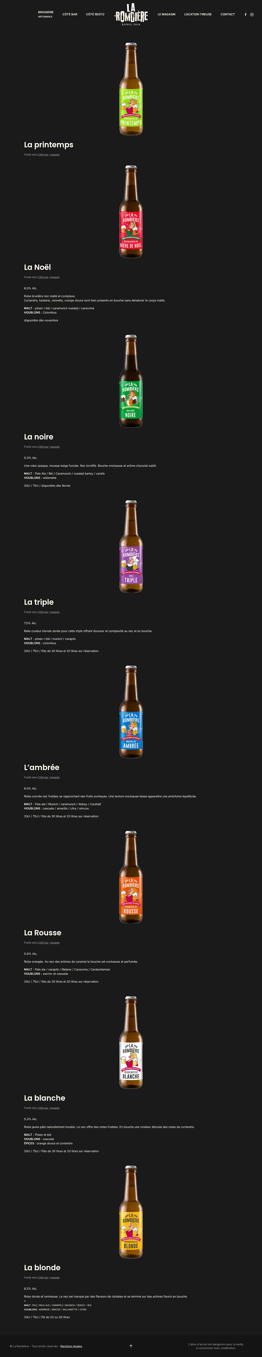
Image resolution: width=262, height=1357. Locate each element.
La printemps (48, 144)
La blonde (42, 1267)
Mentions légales (71, 1346)
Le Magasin (166, 14)
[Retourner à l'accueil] (131, 14)
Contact (228, 14)
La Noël (37, 267)
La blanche (44, 1098)
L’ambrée (41, 767)
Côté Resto (95, 14)
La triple (39, 602)
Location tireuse (198, 14)
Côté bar (70, 14)
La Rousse (42, 933)
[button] (131, 1346)
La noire (38, 437)
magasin (55, 154)
